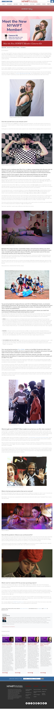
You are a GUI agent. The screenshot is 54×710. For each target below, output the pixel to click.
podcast (23, 73)
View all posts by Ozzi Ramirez (8, 626)
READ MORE (4, 672)
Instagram (40, 608)
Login (48, 1)
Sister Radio (21, 349)
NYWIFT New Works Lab (18, 601)
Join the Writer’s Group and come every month (38, 437)
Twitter (45, 608)
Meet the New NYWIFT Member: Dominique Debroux (45, 644)
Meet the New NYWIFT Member (13, 47)
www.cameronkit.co (24, 608)
